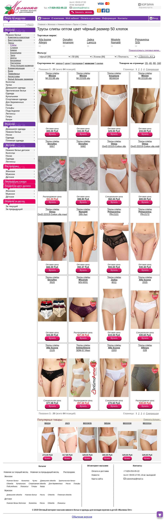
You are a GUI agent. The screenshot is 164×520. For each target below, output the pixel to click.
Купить (52, 134)
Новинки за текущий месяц (16, 472)
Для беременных (15, 102)
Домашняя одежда (15, 87)
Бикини (13, 50)
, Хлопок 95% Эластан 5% (31, 127)
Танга (12, 55)
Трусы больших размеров (21, 65)
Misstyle (115, 39)
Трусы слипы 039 (145, 348)
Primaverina (142, 39)
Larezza (91, 42)
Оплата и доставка (100, 471)
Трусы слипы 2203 (114, 348)
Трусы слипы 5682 (83, 144)
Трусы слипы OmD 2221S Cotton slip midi (145, 144)
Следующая (152, 69)
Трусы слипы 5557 (52, 144)
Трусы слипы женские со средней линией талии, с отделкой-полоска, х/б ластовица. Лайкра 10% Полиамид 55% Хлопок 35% (45, 328)
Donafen (68, 39)
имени (59, 63)
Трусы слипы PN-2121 (114, 212)
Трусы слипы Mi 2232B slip (83, 76)
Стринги (14, 48)
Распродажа (69, 472)
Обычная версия (82, 516)
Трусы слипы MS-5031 (83, 280)
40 (150, 63)
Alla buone (45, 39)
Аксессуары (14, 76)
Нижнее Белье (13, 35)
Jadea (90, 39)
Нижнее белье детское (18, 150)
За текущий (12, 206)
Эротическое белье (16, 90)
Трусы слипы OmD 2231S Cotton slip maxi (52, 212)
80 (154, 63)
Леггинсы (10, 113)
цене (67, 63)
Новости (95, 475)
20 (146, 63)
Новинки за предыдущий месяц (44, 472)
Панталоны (15, 63)
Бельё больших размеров (20, 79)
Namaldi (116, 42)
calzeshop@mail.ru (80, 8)
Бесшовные (15, 60)
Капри (9, 119)
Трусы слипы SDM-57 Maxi (83, 348)
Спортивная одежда (16, 99)
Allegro (43, 42)
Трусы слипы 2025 (145, 280)
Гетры (9, 116)
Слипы (13, 45)
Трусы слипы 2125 (52, 348)
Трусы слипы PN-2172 (145, 212)
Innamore (68, 42)
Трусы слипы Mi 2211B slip (145, 76)
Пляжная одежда (15, 140)
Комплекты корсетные (18, 37)
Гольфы (10, 108)
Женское (10, 171)
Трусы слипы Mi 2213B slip (52, 76)
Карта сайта (97, 479)
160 (159, 63)
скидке (99, 63)
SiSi (137, 42)
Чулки (9, 85)
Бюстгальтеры (15, 40)
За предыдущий (14, 209)
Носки (9, 105)
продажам (77, 63)
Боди (10, 71)
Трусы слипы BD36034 (114, 76)
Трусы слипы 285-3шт (83, 212)
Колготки (10, 82)
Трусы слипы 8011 (114, 280)
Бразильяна (15, 53)
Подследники (13, 110)
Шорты (13, 58)
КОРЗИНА (147, 4)
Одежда (10, 93)
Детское (10, 145)
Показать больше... (152, 419)
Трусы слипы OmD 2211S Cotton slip (114, 144)
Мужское (10, 174)
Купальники (12, 96)
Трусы (11, 43)
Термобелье (14, 73)
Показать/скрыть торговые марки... (144, 50)
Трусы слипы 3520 (52, 280)
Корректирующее (16, 68)
